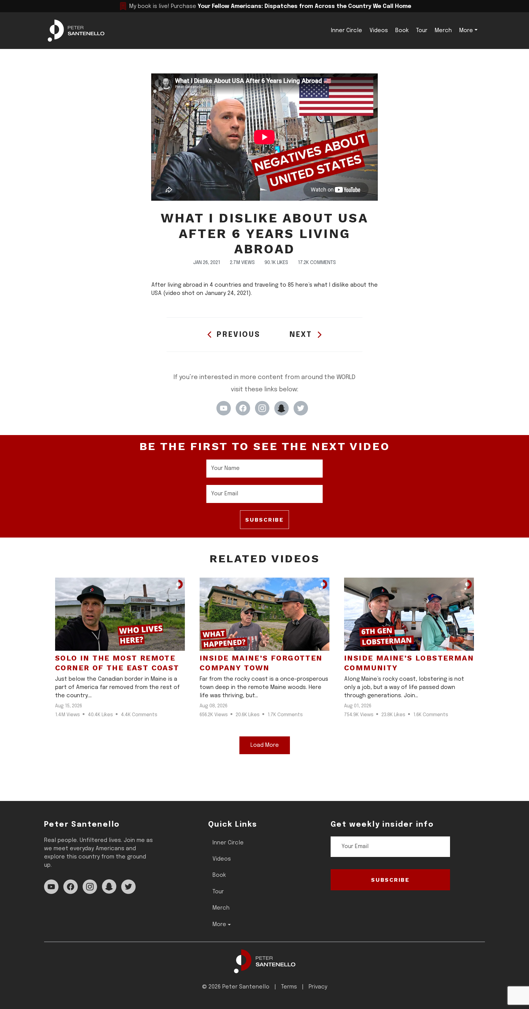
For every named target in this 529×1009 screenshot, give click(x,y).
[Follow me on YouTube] (223, 408)
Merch (443, 30)
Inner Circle (346, 30)
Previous (238, 335)
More (466, 30)
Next (301, 335)
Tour (421, 30)
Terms (289, 987)
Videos (379, 30)
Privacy (318, 987)
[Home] (264, 961)
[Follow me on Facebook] (243, 408)
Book (402, 30)
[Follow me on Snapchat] (281, 408)
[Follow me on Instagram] (262, 408)
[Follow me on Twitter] (301, 408)
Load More (264, 745)
